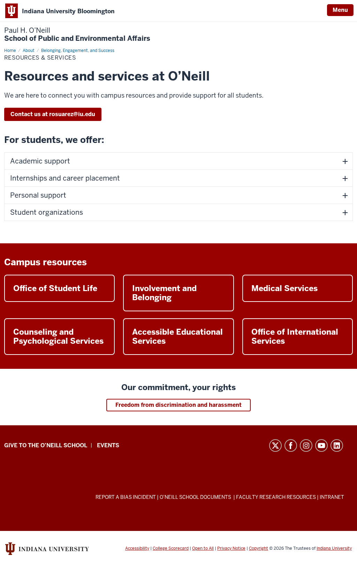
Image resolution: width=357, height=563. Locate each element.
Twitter (275, 445)
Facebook (290, 445)
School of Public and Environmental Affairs (77, 34)
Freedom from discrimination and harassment (178, 405)
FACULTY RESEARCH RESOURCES (276, 497)
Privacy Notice (231, 548)
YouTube (321, 445)
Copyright (258, 548)
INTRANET (332, 497)
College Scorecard (171, 548)
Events (108, 445)
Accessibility (137, 548)
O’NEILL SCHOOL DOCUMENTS (196, 497)
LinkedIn (337, 445)
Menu (340, 10)
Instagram (306, 445)
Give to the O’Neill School (45, 445)
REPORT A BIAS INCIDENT (126, 497)
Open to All (203, 548)
